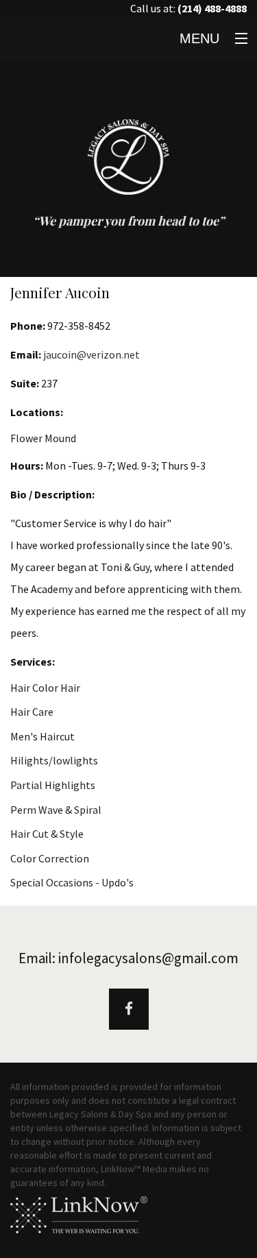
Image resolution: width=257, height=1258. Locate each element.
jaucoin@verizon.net (91, 354)
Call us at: (188, 8)
